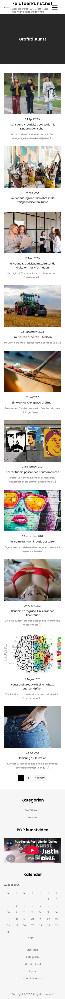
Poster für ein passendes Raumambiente (32, 472)
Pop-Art (32, 817)
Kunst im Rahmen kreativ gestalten (33, 542)
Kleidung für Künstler (32, 758)
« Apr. (31, 937)
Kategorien (32, 957)
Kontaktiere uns (33, 978)
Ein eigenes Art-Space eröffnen (32, 402)
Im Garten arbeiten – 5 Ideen (33, 337)
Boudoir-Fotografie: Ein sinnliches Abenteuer (32, 613)
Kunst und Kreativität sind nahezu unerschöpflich (32, 686)
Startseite (32, 950)
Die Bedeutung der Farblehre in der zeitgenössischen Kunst (33, 200)
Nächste (40, 777)
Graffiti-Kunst (32, 810)
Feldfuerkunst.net (32, 3)
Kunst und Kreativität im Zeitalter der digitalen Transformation (32, 266)
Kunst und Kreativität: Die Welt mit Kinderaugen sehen (32, 126)
